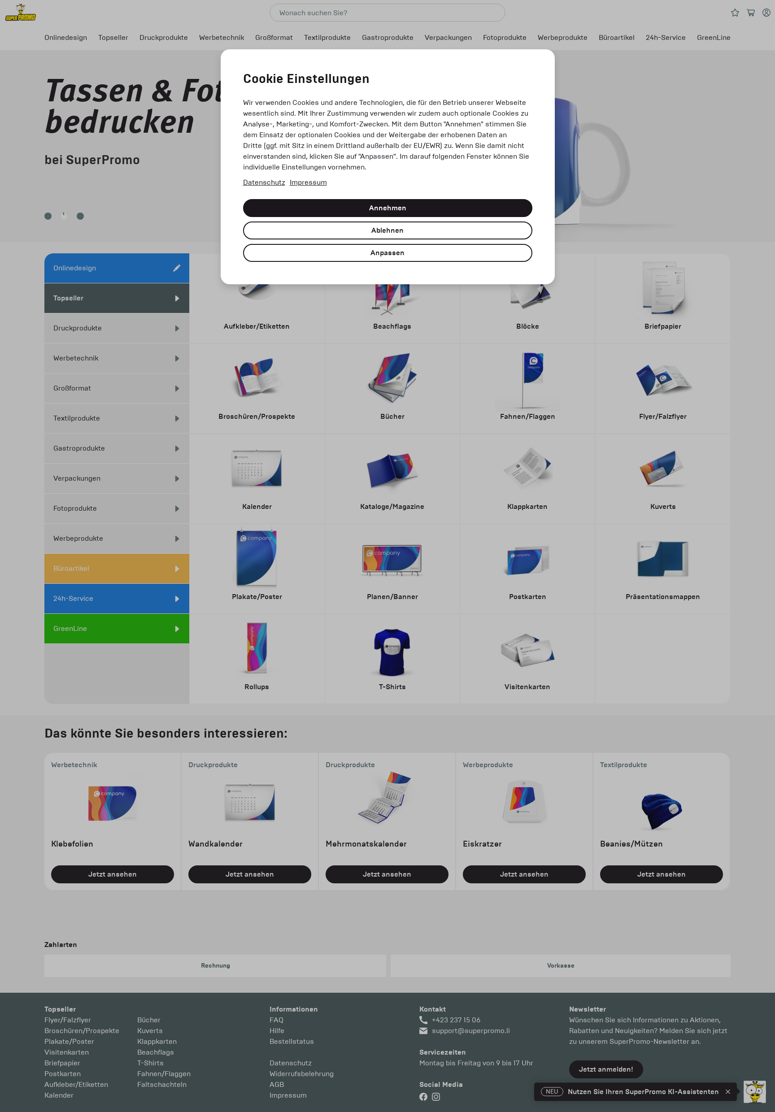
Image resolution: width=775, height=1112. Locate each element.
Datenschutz (264, 182)
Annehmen (387, 208)
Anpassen (387, 252)
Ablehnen (387, 230)
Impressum (308, 182)
